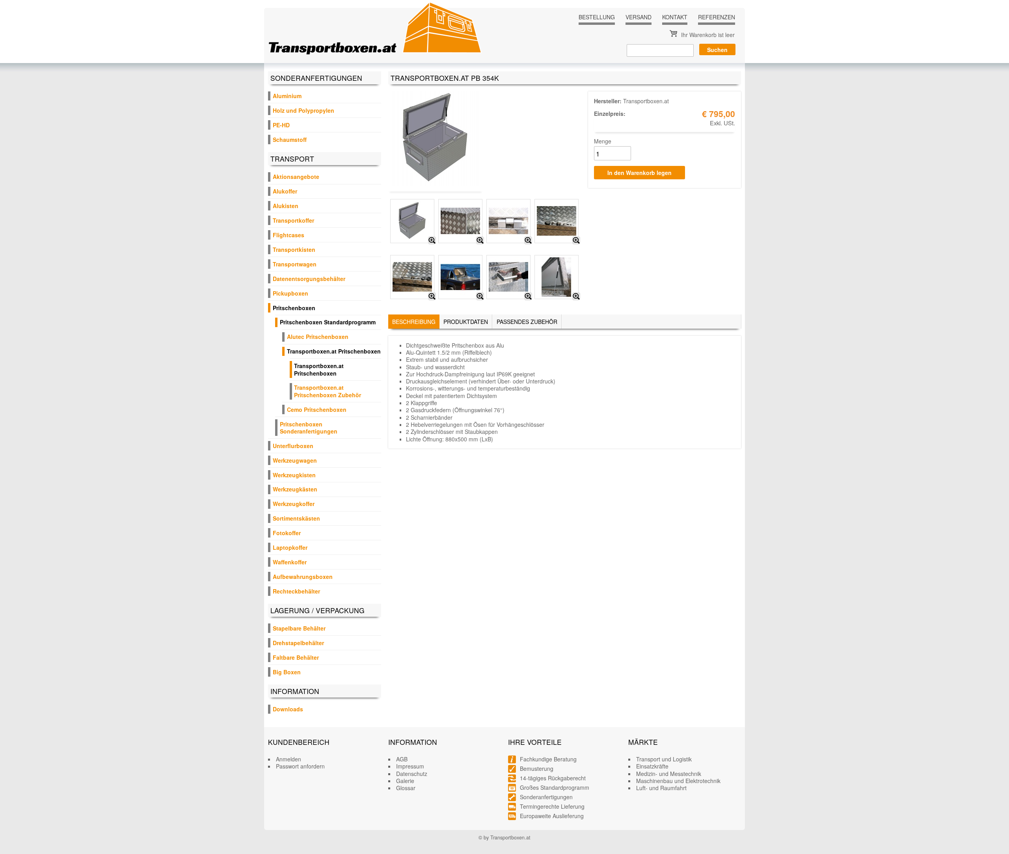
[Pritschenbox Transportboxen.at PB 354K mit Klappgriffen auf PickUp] (480, 296)
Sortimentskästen (296, 518)
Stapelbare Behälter (299, 628)
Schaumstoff (290, 139)
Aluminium (287, 96)
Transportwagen (294, 264)
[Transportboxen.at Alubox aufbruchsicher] (576, 240)
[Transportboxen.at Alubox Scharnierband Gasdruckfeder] (528, 240)
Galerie (405, 781)
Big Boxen (287, 672)
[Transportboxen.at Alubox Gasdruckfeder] (576, 296)
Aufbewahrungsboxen (303, 576)
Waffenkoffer (290, 562)
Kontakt (674, 17)
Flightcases (288, 235)
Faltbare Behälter (296, 657)
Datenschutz (411, 774)
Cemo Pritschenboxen (316, 409)
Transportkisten (294, 249)
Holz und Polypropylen (303, 110)
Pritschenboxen (294, 308)
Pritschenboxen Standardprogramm (328, 322)
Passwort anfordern (300, 766)
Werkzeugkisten (294, 475)
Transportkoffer (293, 220)
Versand (639, 17)
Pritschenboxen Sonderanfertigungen (308, 427)
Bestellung (597, 17)
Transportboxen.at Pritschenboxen (334, 351)
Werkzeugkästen (295, 489)
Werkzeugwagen (295, 460)
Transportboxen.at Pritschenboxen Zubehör (327, 390)
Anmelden (288, 759)
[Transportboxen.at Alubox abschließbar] (432, 296)
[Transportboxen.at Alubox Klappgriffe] (528, 296)
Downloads (288, 709)
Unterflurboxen (293, 446)
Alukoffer (285, 191)
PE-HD (281, 125)
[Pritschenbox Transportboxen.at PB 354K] (432, 240)
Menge (602, 141)
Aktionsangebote (296, 176)
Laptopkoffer (290, 547)
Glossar (405, 788)
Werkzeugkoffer (294, 504)
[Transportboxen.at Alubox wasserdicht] (480, 240)
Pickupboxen (290, 293)
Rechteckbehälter (296, 591)
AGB (402, 759)
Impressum (410, 766)
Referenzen (716, 17)
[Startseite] (375, 28)
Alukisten (285, 206)
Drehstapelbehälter (298, 643)
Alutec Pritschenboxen (317, 336)
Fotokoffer (287, 533)
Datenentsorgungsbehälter (309, 279)
